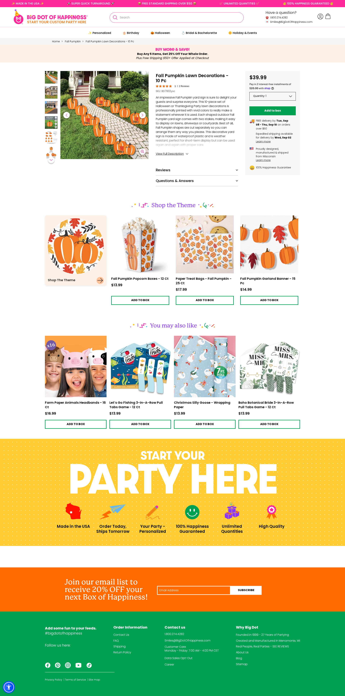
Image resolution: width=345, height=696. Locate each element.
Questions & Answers (175, 180)
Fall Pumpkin (73, 41)
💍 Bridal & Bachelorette (199, 33)
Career (169, 664)
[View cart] (328, 18)
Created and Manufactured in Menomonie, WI (268, 641)
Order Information (130, 627)
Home (56, 41)
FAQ (116, 641)
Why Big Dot (247, 627)
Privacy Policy (53, 679)
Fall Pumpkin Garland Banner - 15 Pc (264, 217)
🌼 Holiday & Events (242, 33)
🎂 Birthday (131, 33)
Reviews (163, 170)
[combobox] (177, 17)
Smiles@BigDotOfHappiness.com (187, 640)
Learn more (263, 141)
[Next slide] (142, 115)
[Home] (51, 16)
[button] (51, 78)
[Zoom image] (142, 151)
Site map (94, 679)
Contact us (175, 627)
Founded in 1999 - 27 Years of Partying (262, 635)
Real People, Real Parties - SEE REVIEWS (262, 646)
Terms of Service (75, 679)
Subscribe (246, 590)
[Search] (115, 17)
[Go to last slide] (66, 115)
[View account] (320, 16)
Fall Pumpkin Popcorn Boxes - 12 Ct (135, 217)
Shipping (119, 646)
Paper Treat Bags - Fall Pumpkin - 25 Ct (203, 217)
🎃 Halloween (160, 33)
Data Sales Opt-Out (178, 658)
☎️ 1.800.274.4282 (277, 17)
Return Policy (122, 652)
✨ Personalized (99, 33)
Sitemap (242, 664)
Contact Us (121, 635)
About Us (242, 652)
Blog (239, 658)
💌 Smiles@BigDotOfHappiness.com (289, 22)
